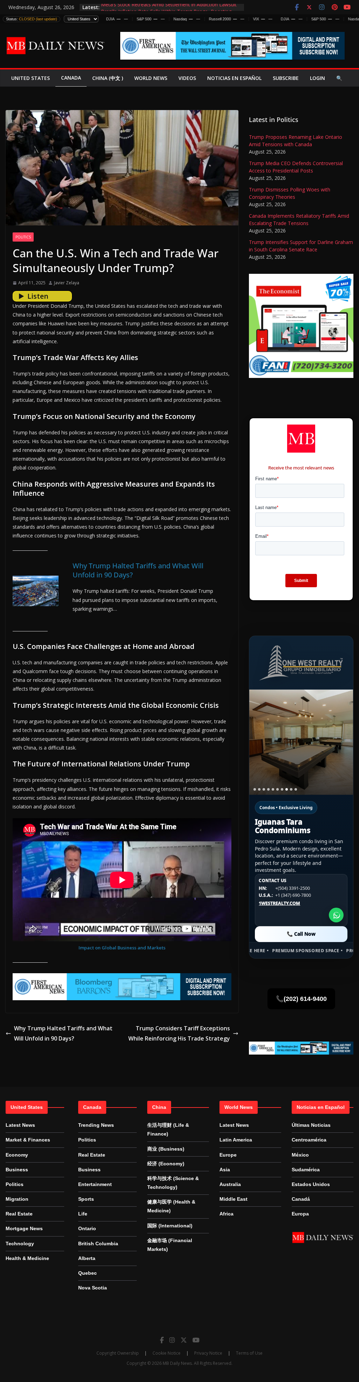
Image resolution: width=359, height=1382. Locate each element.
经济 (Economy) (165, 1163)
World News (150, 78)
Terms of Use (249, 1353)
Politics (23, 237)
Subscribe (286, 78)
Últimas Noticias (311, 1125)
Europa (300, 1214)
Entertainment (95, 1184)
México (300, 1155)
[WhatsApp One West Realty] (336, 915)
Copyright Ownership (117, 1353)
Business (17, 1169)
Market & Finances (28, 1140)
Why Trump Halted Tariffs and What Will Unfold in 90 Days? (138, 570)
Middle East (233, 1199)
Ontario (87, 1228)
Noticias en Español (234, 78)
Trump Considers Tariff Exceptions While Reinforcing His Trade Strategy (179, 1033)
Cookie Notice (167, 1353)
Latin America (235, 1140)
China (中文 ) (107, 78)
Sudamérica (306, 1169)
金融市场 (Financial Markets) (169, 1245)
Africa (226, 1214)
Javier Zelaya (66, 283)
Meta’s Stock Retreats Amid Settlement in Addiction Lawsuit (169, 7)
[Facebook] (162, 1340)
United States (30, 78)
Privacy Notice (208, 1353)
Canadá (301, 1199)
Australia (230, 1184)
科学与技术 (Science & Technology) (173, 1183)
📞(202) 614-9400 (301, 998)
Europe (228, 1155)
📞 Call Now (301, 933)
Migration (17, 1199)
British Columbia (98, 1243)
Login (317, 78)
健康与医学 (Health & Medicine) (171, 1206)
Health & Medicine (27, 1258)
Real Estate (19, 1214)
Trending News (96, 1125)
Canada (71, 77)
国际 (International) (169, 1225)
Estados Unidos (311, 1184)
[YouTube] (195, 1340)
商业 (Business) (165, 1149)
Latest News (20, 1125)
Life (82, 1214)
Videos (187, 78)
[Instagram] (172, 1340)
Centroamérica (309, 1140)
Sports (86, 1199)
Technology (20, 1243)
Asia (224, 1169)
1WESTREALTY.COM (279, 903)
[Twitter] (184, 1340)
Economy (17, 1155)
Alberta (86, 1258)
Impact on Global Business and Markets (122, 947)
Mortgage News (24, 1228)
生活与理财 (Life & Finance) (168, 1129)
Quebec (87, 1273)
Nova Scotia (92, 1287)
